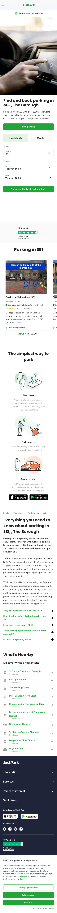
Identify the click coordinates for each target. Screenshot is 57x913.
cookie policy (23, 876)
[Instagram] (10, 829)
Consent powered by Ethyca (41, 908)
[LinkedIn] (21, 829)
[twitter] (15, 829)
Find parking (28, 126)
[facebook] (4, 829)
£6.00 (26, 333)
